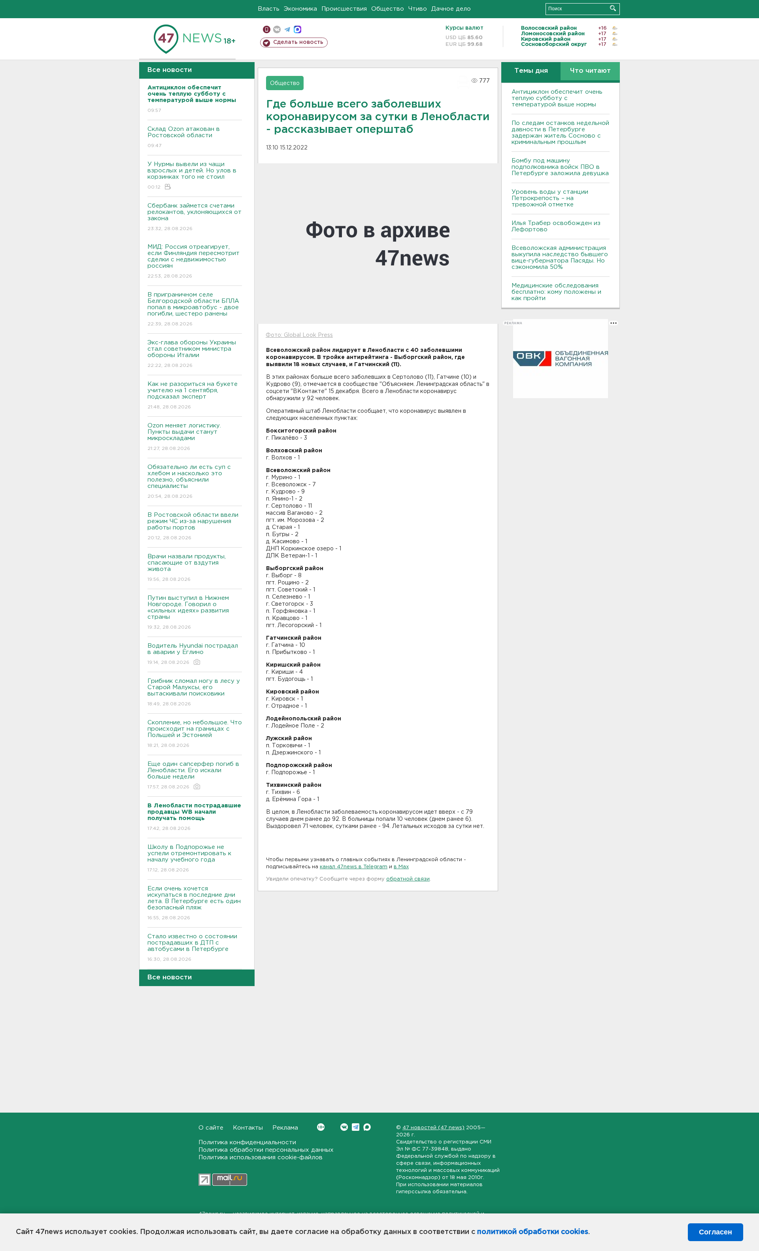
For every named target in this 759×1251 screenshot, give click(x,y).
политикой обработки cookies (532, 1232)
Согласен (715, 1232)
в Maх (401, 867)
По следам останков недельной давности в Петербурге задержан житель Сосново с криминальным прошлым (560, 133)
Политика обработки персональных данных (266, 1150)
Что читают (590, 71)
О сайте (210, 1127)
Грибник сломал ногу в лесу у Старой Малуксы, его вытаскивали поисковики (193, 692)
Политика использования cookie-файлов (260, 1157)
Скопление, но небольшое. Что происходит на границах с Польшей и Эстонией (194, 734)
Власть (268, 8)
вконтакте (277, 29)
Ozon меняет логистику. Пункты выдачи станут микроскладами (184, 437)
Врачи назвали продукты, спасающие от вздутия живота (186, 568)
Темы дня (531, 71)
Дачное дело (451, 8)
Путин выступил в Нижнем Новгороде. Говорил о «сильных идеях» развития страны (188, 612)
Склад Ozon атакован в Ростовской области (183, 137)
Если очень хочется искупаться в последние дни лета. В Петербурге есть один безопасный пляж (194, 903)
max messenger (297, 29)
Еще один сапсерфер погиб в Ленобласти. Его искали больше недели (193, 775)
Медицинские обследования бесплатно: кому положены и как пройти (556, 292)
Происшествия (344, 8)
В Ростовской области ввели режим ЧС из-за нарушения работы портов (192, 526)
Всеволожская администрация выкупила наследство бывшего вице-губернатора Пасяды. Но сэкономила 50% (560, 258)
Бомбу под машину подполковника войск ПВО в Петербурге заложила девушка (560, 167)
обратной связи (408, 879)
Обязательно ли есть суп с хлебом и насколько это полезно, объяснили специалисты (189, 482)
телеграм (287, 29)
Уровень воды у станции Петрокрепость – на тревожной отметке (550, 198)
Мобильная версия (266, 29)
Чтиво (417, 8)
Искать (613, 8)
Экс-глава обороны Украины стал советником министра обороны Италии (191, 354)
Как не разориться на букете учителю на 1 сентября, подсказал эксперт (192, 395)
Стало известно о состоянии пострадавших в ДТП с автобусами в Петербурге (192, 948)
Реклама (285, 1127)
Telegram (355, 1127)
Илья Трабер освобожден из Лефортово (556, 226)
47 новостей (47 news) (433, 1128)
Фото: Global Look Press (299, 335)
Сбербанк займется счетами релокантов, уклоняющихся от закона (194, 217)
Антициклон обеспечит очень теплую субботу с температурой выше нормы (557, 98)
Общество (387, 8)
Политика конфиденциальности (247, 1142)
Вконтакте (344, 1127)
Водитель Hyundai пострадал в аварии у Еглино (192, 654)
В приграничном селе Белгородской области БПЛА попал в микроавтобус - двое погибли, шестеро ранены (193, 309)
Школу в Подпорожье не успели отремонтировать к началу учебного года (189, 858)
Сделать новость (298, 42)
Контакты (248, 1127)
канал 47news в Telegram (353, 867)
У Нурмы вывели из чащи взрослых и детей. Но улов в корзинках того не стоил (191, 175)
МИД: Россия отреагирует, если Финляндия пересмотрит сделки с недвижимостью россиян (193, 261)
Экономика (300, 8)
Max (367, 1127)
